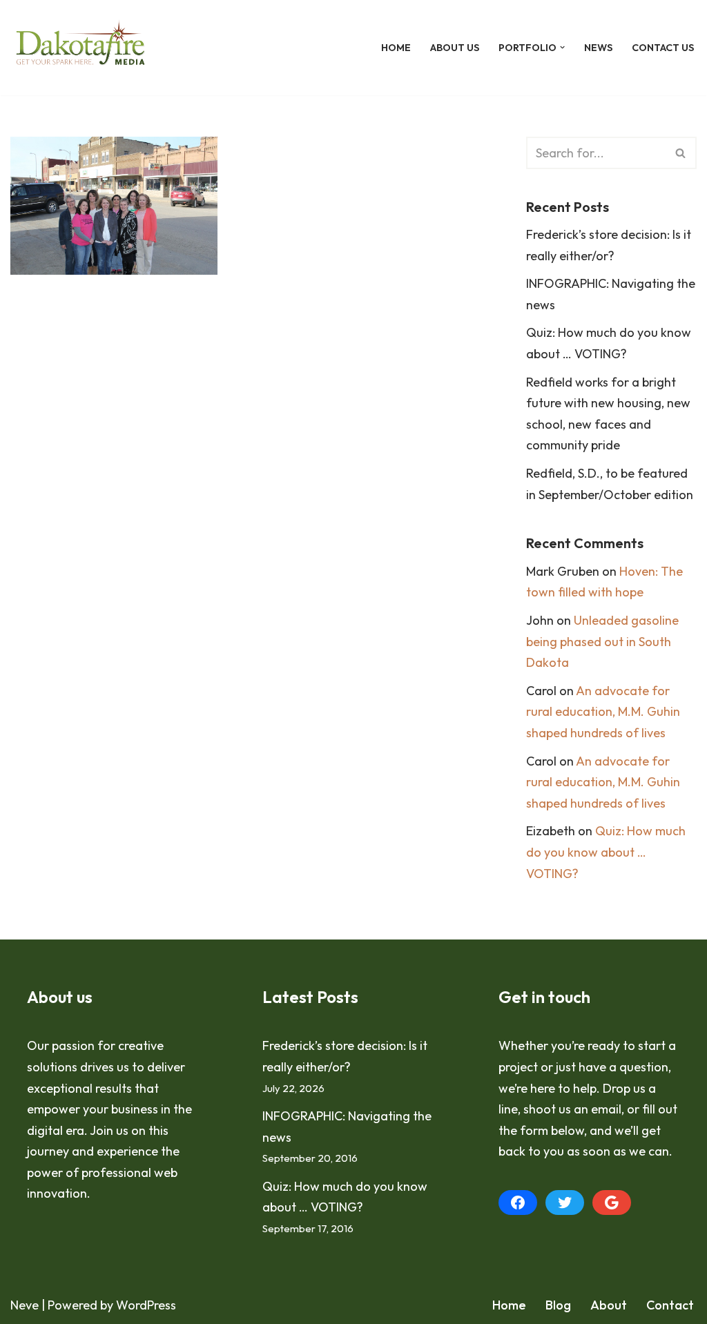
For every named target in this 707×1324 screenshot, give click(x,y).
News (598, 47)
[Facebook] (517, 1202)
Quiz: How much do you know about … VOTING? (606, 852)
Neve (24, 1305)
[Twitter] (564, 1202)
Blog (558, 1305)
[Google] (611, 1202)
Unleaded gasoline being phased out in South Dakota (602, 641)
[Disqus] (247, 495)
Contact (670, 1305)
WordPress (146, 1305)
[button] (562, 47)
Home (396, 47)
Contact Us (663, 47)
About (608, 1305)
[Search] (681, 153)
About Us (454, 47)
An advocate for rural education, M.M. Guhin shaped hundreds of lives (603, 712)
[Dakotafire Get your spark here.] (80, 47)
